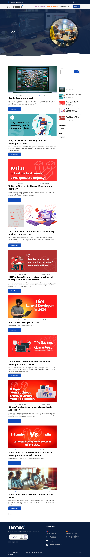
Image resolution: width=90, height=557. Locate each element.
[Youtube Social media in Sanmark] (75, 2)
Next (11, 514)
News (76, 552)
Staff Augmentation (64, 6)
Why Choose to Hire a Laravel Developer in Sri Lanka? (30, 496)
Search (62, 68)
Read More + (14, 109)
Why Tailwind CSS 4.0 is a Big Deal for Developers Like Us (27, 142)
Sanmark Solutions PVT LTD (23, 552)
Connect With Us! (53, 546)
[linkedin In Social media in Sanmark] (73, 2)
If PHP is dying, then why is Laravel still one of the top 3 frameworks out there (30, 278)
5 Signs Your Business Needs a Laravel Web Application (30, 408)
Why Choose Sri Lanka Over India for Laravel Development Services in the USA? (30, 454)
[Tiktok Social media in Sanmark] (78, 2)
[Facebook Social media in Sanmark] (72, 2)
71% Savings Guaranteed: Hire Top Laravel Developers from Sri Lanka (29, 363)
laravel (62, 137)
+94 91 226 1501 (16, 1)
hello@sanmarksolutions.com (16, 2)
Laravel (62, 128)
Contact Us (76, 6)
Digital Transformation (39, 6)
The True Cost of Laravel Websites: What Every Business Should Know (31, 233)
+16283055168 (53, 537)
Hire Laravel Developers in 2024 (23, 322)
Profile (80, 552)
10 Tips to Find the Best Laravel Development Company (30, 187)
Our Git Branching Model (20, 98)
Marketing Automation (52, 6)
